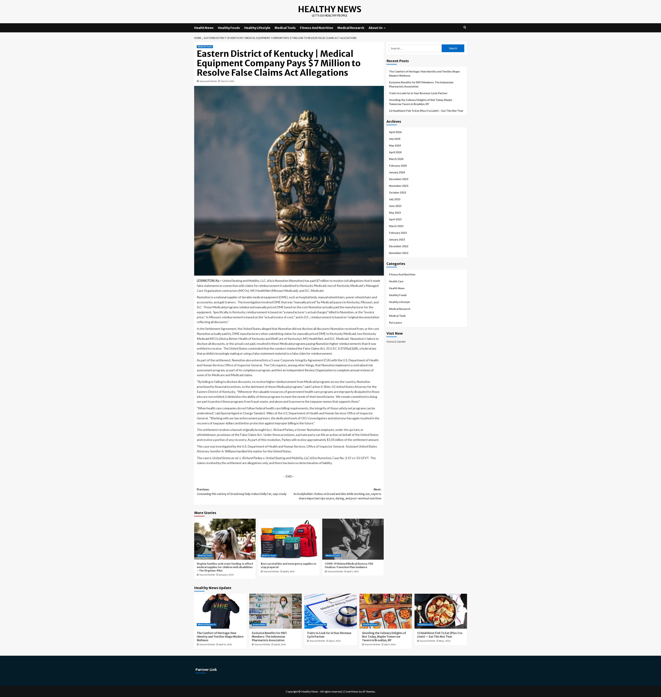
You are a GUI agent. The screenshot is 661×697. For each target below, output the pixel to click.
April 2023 (395, 219)
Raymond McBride (208, 81)
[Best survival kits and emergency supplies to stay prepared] (289, 539)
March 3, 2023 (227, 81)
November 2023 (398, 185)
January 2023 (397, 239)
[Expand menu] (385, 28)
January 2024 (397, 172)
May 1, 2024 (444, 641)
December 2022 (398, 246)
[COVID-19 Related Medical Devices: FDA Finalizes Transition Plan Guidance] (353, 539)
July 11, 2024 (335, 641)
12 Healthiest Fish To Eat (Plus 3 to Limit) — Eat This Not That (426, 110)
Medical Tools (285, 28)
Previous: (241, 492)
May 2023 (395, 212)
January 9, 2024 (226, 575)
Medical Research (350, 28)
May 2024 (395, 145)
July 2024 (394, 138)
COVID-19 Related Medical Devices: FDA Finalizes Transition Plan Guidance (349, 565)
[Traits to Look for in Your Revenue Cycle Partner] (330, 611)
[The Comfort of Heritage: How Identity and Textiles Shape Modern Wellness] (220, 611)
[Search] (465, 27)
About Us (376, 28)
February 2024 (398, 165)
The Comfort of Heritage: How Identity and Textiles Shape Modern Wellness (424, 73)
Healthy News (329, 9)
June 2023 (395, 205)
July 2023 (394, 199)
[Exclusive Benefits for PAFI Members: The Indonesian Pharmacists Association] (275, 611)
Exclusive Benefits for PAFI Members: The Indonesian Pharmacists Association (421, 84)
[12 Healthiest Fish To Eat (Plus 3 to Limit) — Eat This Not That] (441, 611)
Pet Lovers (395, 322)
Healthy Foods (229, 28)
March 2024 (396, 158)
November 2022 (398, 252)
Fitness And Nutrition (316, 28)
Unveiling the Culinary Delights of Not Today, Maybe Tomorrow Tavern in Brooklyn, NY (420, 102)
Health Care (396, 281)
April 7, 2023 (353, 571)
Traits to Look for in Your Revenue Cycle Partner (418, 93)
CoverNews (351, 691)
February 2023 (398, 232)
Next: (337, 494)
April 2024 (395, 152)
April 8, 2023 (289, 571)
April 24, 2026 (225, 644)
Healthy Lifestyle (257, 28)
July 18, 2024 (280, 644)
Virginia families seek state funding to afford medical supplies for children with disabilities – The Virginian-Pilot (225, 567)
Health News (204, 28)
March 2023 (396, 226)
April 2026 (395, 132)
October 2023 (397, 192)
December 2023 (398, 179)
